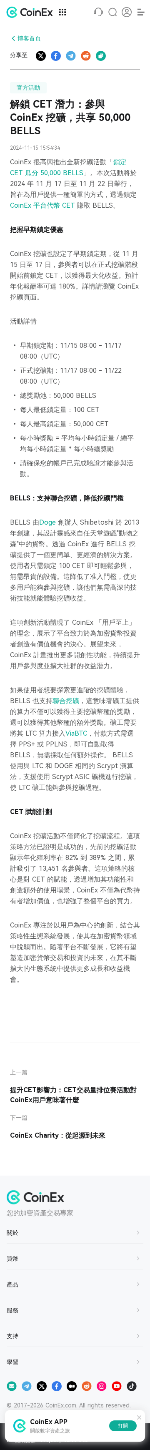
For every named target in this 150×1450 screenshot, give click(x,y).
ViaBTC (76, 733)
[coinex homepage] (31, 12)
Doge (47, 522)
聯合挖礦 (65, 701)
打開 (123, 1426)
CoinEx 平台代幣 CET (42, 205)
